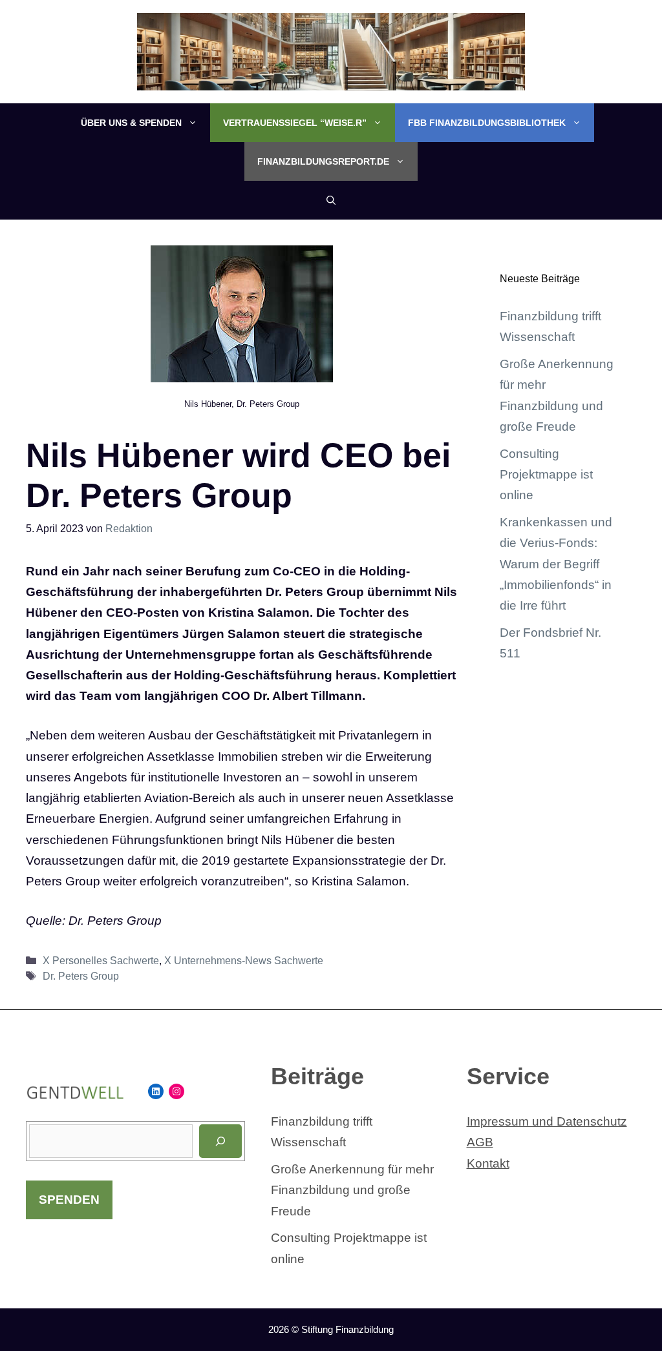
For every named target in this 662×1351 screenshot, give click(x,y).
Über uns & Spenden (131, 123)
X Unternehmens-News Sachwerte (243, 960)
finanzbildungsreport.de (323, 161)
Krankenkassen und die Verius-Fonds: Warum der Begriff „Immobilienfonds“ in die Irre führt (556, 563)
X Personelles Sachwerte (101, 960)
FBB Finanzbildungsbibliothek (487, 123)
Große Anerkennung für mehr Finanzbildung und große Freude (352, 1190)
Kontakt (488, 1163)
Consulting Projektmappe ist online (546, 474)
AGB (480, 1142)
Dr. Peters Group (81, 976)
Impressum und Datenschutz (547, 1121)
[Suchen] (220, 1141)
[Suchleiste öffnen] (331, 200)
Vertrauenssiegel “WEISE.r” (295, 123)
